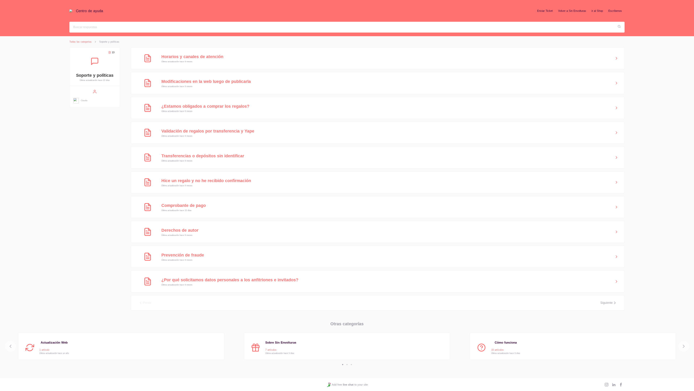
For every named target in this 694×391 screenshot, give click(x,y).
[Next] (683, 346)
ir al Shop (597, 10)
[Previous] (10, 346)
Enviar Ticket (545, 10)
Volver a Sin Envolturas (572, 10)
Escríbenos (615, 10)
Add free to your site (350, 384)
